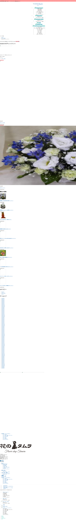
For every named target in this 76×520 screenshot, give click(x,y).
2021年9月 (3, 346)
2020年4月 (3, 360)
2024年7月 (3, 318)
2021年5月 (3, 349)
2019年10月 (3, 365)
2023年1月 (3, 333)
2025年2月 (3, 313)
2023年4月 (3, 330)
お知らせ (3, 292)
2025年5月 (3, 310)
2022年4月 (3, 340)
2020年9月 (3, 356)
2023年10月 (3, 325)
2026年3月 (3, 302)
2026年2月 (3, 303)
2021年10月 (3, 345)
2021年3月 (3, 351)
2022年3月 (3, 341)
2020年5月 (3, 359)
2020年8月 (3, 357)
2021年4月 (3, 350)
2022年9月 (3, 336)
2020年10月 (3, 355)
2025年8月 (3, 308)
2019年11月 (3, 364)
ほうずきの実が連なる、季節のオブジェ (5, 219)
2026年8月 (3, 298)
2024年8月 (3, 317)
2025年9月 (3, 307)
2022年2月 (3, 342)
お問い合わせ (3, 518)
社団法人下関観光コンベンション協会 (8, 487)
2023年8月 (3, 327)
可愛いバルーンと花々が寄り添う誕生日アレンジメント (8, 238)
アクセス (3, 517)
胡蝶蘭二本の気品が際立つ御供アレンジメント (6, 200)
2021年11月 (3, 344)
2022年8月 (3, 337)
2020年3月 (3, 361)
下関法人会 (4, 488)
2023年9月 (3, 326)
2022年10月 (3, 335)
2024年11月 (3, 315)
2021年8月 (3, 347)
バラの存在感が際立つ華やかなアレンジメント (6, 266)
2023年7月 (3, 328)
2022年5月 (3, 339)
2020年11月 (3, 354)
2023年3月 (3, 331)
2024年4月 (3, 320)
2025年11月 (3, 305)
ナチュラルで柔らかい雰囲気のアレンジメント (6, 285)
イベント (3, 291)
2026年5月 (3, 300)
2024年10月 (3, 316)
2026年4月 (3, 301)
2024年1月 (3, 323)
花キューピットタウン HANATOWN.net (8, 486)
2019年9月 (3, 366)
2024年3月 (3, 321)
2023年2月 (3, 332)
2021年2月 (3, 352)
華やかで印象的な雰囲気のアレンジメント (6, 257)
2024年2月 (3, 322)
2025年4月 (3, 311)
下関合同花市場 (5, 485)
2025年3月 (3, 312)
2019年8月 (3, 367)
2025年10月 (3, 306)
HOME (2, 516)
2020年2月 (3, 362)
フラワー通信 (17, 41)
